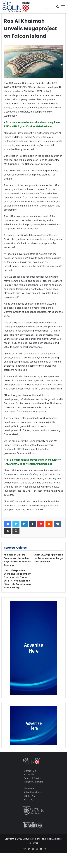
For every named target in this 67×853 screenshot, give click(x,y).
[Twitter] (15, 524)
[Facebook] (7, 524)
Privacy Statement (33, 781)
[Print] (15, 531)
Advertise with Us (33, 792)
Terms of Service (32, 778)
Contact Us (30, 770)
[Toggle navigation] (62, 7)
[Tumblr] (32, 524)
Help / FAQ (29, 795)
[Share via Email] (7, 531)
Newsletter (29, 788)
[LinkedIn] (24, 524)
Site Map (28, 799)
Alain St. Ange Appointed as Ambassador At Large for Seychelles (48, 558)
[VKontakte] (57, 524)
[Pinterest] (40, 524)
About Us (29, 774)
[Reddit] (49, 524)
